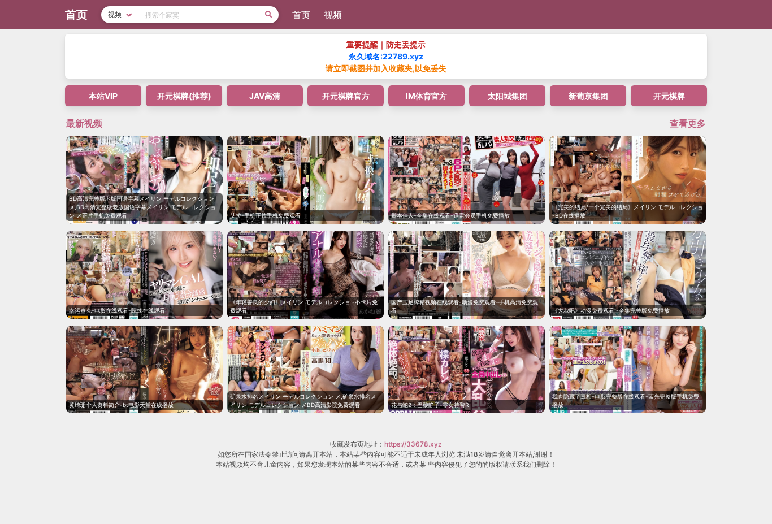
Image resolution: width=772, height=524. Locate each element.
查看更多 (688, 123)
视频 (333, 14)
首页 (301, 14)
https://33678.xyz (413, 444)
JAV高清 (264, 96)
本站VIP (103, 96)
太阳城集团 (507, 96)
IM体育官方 (426, 96)
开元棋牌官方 (346, 96)
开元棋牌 (669, 96)
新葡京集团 (588, 96)
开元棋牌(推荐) (184, 96)
